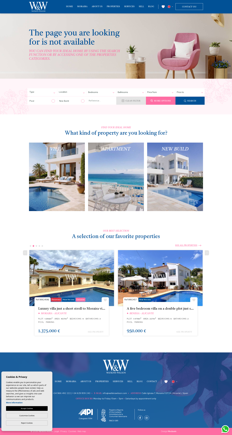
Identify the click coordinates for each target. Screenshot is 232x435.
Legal (56, 431)
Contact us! (189, 7)
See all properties (186, 245)
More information (14, 402)
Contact (152, 382)
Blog (151, 7)
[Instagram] (146, 418)
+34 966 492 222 (62, 393)
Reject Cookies (27, 423)
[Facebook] (140, 418)
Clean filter (132, 101)
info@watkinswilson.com (115, 393)
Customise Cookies (27, 415)
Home (69, 7)
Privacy (63, 431)
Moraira (82, 7)
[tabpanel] (71, 295)
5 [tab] (42, 246)
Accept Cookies (27, 408)
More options (162, 101)
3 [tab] (36, 246)
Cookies (72, 431)
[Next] (207, 252)
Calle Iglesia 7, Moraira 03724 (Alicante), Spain (165, 393)
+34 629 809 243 (81, 393)
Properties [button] (113, 7)
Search (191, 101)
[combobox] (41, 92)
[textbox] (36, 92)
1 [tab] (30, 246)
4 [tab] (39, 246)
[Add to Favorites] (105, 299)
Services (129, 7)
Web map (81, 431)
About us (97, 7)
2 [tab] (33, 246)
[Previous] (25, 252)
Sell (141, 7)
